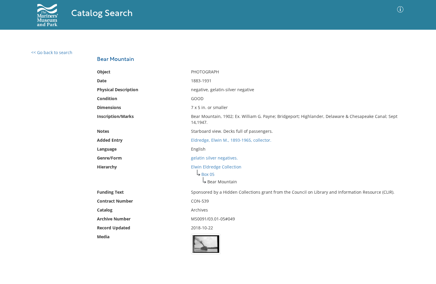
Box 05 (207, 174)
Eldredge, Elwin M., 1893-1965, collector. (231, 140)
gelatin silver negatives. (214, 158)
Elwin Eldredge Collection (216, 167)
